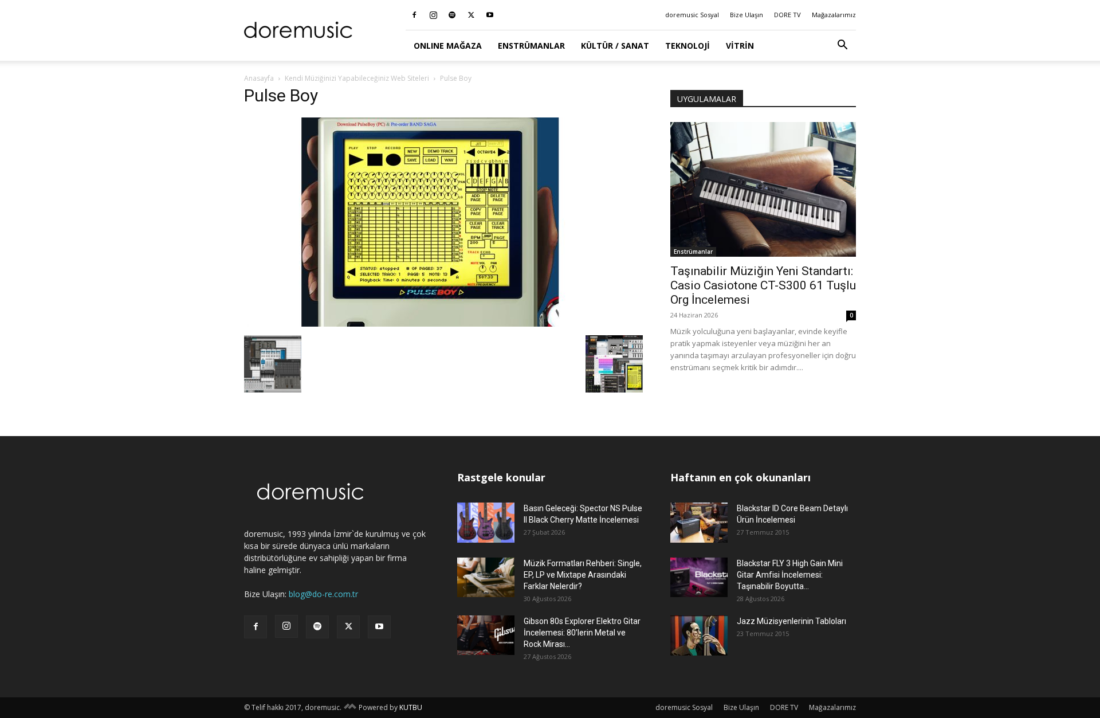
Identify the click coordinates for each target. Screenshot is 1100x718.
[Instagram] (433, 15)
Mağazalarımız (834, 14)
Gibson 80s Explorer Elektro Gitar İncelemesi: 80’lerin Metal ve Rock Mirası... (582, 633)
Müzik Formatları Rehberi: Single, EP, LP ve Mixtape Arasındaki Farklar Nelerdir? (583, 575)
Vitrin (740, 45)
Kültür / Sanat (615, 45)
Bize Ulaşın (746, 14)
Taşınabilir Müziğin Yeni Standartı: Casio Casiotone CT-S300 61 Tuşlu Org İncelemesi (763, 285)
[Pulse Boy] (430, 323)
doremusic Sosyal (692, 14)
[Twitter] (471, 15)
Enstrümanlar (531, 45)
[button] (842, 46)
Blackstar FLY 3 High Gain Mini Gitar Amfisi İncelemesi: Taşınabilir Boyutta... (790, 575)
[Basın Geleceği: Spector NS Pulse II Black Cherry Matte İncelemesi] (485, 523)
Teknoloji (687, 45)
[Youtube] (489, 15)
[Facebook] (414, 15)
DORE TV (787, 14)
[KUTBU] (350, 707)
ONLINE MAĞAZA (448, 45)
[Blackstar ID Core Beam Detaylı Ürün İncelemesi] (699, 523)
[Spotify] (452, 15)
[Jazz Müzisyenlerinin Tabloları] (699, 635)
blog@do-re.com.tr (323, 593)
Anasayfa (259, 78)
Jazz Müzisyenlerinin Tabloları (791, 621)
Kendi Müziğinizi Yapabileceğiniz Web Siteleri (357, 78)
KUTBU (410, 707)
